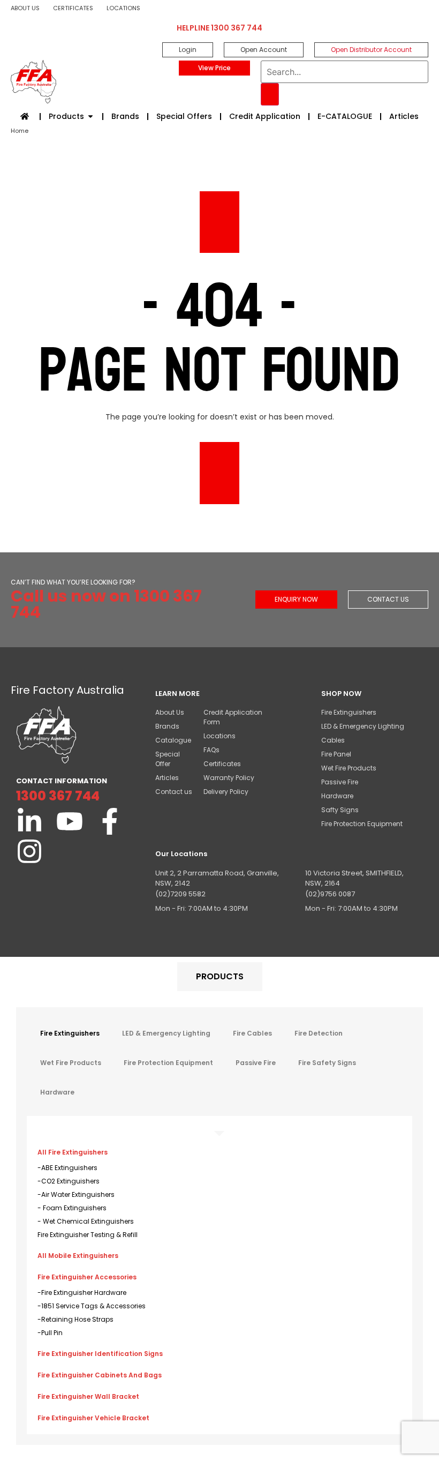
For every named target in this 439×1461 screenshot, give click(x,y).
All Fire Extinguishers (72, 1152)
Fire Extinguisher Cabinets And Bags (99, 1375)
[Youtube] (69, 821)
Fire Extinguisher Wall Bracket (88, 1396)
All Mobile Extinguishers (77, 1255)
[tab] (219, 976)
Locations (123, 8)
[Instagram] (29, 851)
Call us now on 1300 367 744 (106, 604)
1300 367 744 (58, 796)
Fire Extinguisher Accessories (87, 1277)
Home (19, 130)
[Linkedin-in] (29, 821)
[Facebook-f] (109, 821)
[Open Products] (90, 116)
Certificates (73, 8)
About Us (25, 8)
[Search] (270, 94)
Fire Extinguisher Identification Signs (100, 1353)
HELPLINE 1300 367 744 (219, 28)
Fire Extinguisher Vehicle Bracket (93, 1417)
